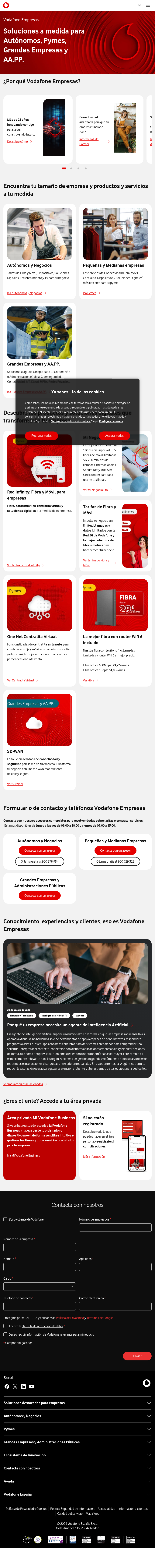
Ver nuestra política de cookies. (71, 421)
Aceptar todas (114, 435)
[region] (78, 411)
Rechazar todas (41, 435)
